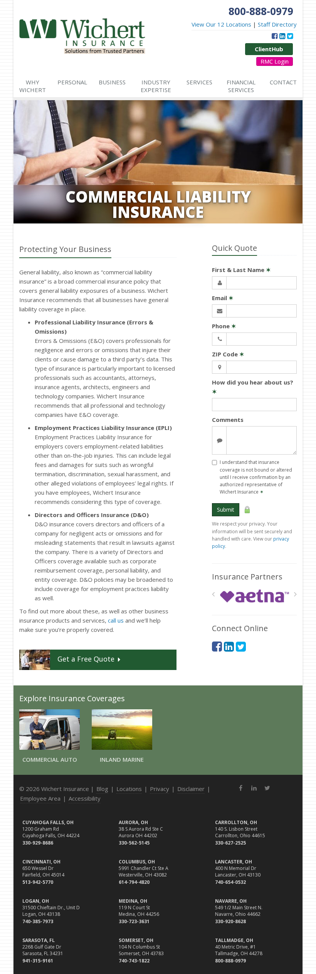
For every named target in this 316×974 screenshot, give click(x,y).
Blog (102, 789)
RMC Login (275, 61)
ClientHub (269, 49)
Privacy (159, 789)
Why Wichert (32, 86)
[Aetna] (254, 596)
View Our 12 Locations (221, 24)
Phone (224, 326)
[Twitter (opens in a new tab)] (290, 35)
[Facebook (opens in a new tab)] (274, 35)
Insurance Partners (247, 576)
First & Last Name (241, 270)
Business (112, 82)
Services (199, 82)
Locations (129, 789)
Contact (283, 82)
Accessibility (85, 798)
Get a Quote (85, 659)
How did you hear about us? (252, 386)
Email (223, 298)
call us (116, 620)
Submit (225, 509)
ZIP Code (228, 354)
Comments (228, 419)
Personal (72, 82)
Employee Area (40, 798)
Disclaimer (191, 789)
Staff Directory (277, 24)
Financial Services (241, 86)
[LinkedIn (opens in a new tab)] (282, 35)
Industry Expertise (156, 86)
